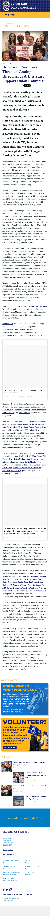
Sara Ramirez (15, 465)
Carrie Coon (34, 427)
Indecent (42, 576)
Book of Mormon (22, 576)
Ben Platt (22, 456)
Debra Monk (27, 465)
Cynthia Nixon (39, 465)
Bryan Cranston (26, 329)
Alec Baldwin (7, 410)
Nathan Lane (24, 459)
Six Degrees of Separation (20, 585)
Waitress (5, 585)
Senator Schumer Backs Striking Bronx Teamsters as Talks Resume (35, 775)
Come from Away (35, 591)
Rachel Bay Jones (34, 456)
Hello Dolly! (32, 579)
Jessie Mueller (31, 462)
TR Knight (29, 430)
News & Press (7, 23)
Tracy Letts (13, 459)
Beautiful (22, 579)
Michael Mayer (34, 468)
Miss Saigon (36, 585)
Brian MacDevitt (20, 468)
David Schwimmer (36, 424)
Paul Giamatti (24, 413)
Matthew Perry (21, 424)
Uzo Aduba (23, 427)
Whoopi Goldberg (22, 410)
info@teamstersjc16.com (11, 898)
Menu (11, 15)
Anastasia (16, 588)
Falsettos (24, 588)
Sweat (40, 579)
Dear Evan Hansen (10, 579)
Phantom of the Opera (16, 591)
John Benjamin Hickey (11, 471)
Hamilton (34, 576)
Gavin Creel (7, 468)
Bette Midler (7, 324)
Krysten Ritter (15, 430)
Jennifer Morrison (9, 427)
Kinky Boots (7, 582)
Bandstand (33, 588)
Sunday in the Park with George (30, 582)
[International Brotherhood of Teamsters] (5, 6)
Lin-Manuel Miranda (38, 306)
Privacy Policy (8, 850)
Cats (15, 582)
